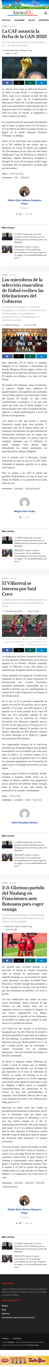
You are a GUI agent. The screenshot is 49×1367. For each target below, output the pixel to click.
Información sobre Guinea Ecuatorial (18, 1317)
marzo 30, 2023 (30, 325)
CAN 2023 (25, 177)
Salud (31, 20)
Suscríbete (17, 1338)
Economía (20, 20)
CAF (16, 177)
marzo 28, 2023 (11, 929)
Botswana (29, 1183)
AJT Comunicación (32, 1345)
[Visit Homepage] (23, 13)
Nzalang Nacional (32, 488)
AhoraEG (11, 1342)
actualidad (19, 488)
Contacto (5, 1338)
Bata (4, 1309)
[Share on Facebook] (7, 83)
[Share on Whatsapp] (30, 83)
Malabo (5, 1305)
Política (6, 20)
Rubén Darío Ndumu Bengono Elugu (18, 50)
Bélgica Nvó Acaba (12, 325)
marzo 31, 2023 (11, 53)
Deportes (44, 20)
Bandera (5, 1313)
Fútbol (28, 800)
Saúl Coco (37, 800)
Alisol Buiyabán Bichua (14, 611)
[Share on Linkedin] (41, 83)
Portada (5, 26)
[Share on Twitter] (18, 83)
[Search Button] (45, 13)
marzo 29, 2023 (33, 611)
